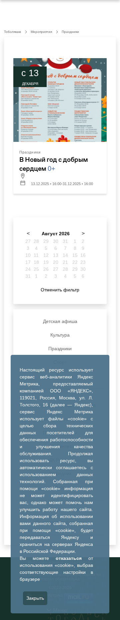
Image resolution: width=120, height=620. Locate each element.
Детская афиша (60, 321)
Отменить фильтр (60, 289)
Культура (60, 335)
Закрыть (35, 598)
